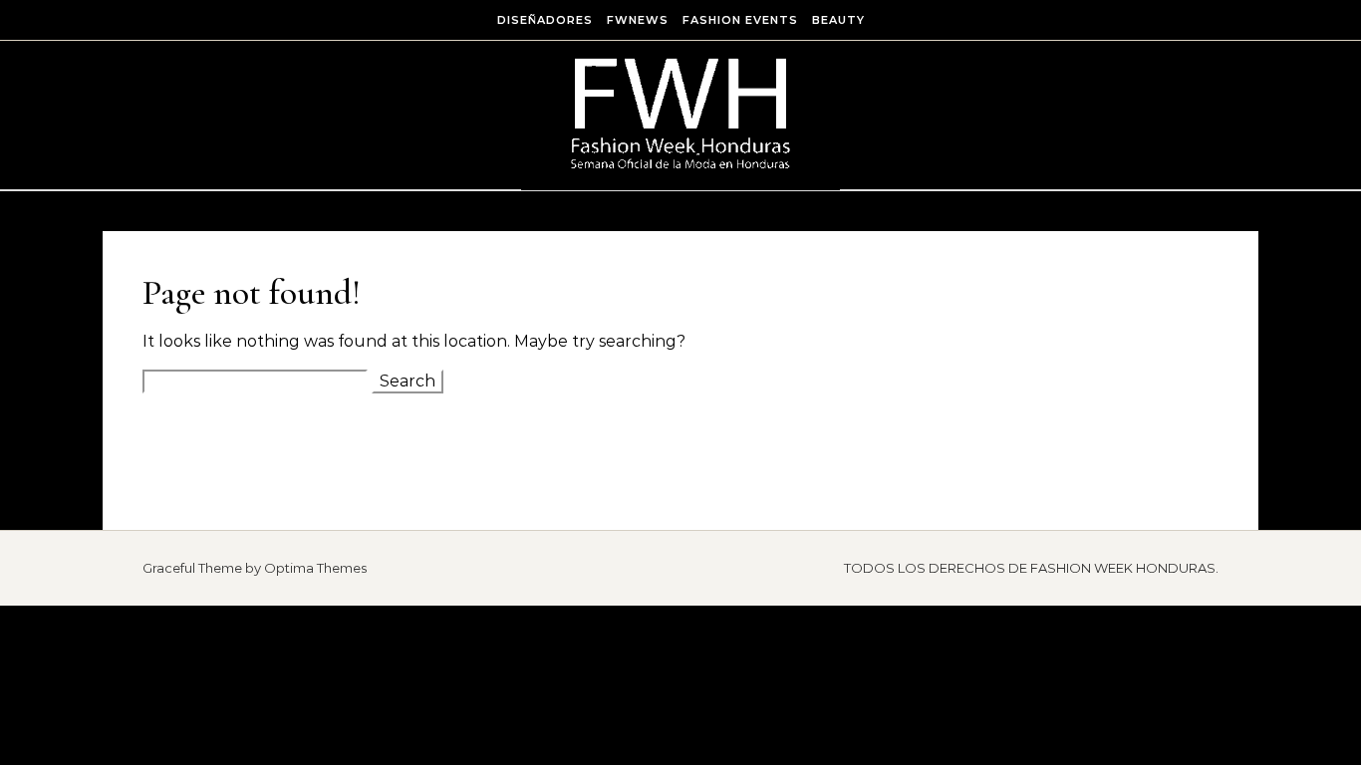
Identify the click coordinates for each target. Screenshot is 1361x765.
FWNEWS (638, 20)
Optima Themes (315, 568)
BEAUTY (838, 20)
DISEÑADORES (545, 20)
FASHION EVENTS (740, 20)
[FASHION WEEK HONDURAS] (680, 116)
